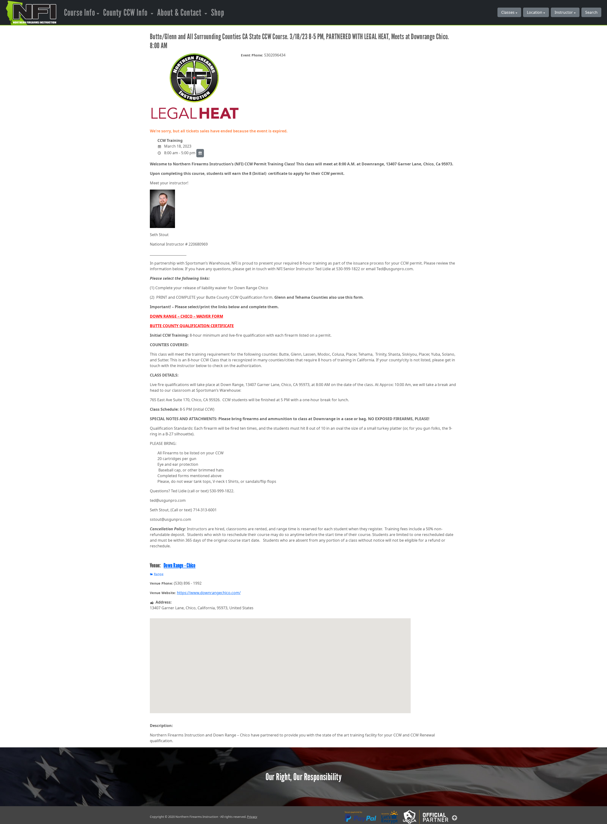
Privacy (252, 817)
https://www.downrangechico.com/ (209, 592)
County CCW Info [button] (126, 12)
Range (158, 574)
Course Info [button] (79, 12)
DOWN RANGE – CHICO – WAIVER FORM (186, 316)
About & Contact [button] (180, 12)
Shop (217, 12)
